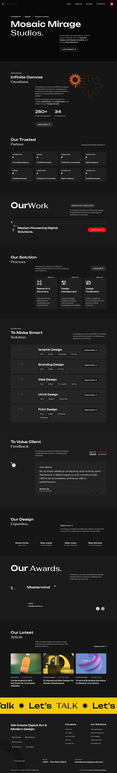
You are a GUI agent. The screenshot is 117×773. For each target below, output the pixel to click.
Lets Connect (68, 49)
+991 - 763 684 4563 (54, 762)
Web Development (97, 733)
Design (28, 16)
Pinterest (18, 742)
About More (43, 124)
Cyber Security (96, 740)
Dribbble (17, 737)
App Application (97, 729)
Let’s (46, 706)
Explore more (65, 525)
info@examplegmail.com (89, 762)
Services (89, 4)
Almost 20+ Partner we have (92, 145)
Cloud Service (96, 743)
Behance (31, 737)
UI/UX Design (48, 394)
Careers (68, 740)
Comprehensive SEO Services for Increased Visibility (23, 683)
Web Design (47, 379)
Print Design (47, 409)
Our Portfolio (70, 736)
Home (69, 4)
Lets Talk (97, 268)
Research (16, 16)
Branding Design (51, 364)
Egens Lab (35, 770)
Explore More (96, 230)
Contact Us (101, 4)
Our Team (68, 733)
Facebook (18, 747)
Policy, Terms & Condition (97, 770)
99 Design (30, 747)
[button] (95, 493)
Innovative (15, 677)
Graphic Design (50, 349)
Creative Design (49, 677)
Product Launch (42, 16)
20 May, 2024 (27, 677)
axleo (23, 770)
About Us (78, 4)
